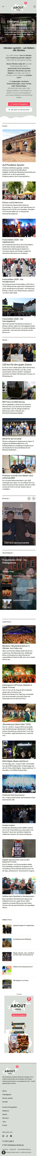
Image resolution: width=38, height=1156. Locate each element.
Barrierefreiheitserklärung (24, 1149)
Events (4, 1125)
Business (5, 1118)
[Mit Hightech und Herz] (7, 984)
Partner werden (7, 1098)
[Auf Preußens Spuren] (19, 145)
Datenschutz (13, 1149)
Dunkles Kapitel (8, 825)
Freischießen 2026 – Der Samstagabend (12, 320)
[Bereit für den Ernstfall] (19, 427)
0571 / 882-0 (9, 1141)
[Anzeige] (19, 1024)
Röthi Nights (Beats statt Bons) (15, 761)
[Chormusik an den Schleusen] (19, 579)
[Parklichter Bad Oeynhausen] (19, 784)
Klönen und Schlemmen (12, 202)
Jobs (4, 1121)
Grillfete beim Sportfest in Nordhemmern (18, 896)
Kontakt (5, 1102)
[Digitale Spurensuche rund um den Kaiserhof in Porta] (19, 848)
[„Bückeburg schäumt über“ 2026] (19, 713)
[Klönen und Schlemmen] (19, 191)
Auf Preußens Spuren (13, 165)
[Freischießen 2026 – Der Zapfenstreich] (19, 228)
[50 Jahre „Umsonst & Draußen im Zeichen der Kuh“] (19, 592)
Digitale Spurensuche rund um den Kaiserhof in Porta (16, 861)
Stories (4, 1114)
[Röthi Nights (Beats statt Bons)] (19, 750)
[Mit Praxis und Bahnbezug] (19, 390)
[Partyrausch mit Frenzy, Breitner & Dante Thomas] (19, 673)
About (4, 1091)
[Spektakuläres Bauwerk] (19, 604)
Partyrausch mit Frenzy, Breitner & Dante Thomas (17, 686)
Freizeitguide (6, 1094)
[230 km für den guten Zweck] (19, 352)
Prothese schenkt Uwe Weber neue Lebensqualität (17, 476)
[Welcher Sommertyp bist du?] (7, 970)
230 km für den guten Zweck (17, 364)
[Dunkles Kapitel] (19, 814)
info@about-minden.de (16, 1145)
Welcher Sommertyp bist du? (23, 967)
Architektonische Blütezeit (22, 939)
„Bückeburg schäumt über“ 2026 (16, 724)
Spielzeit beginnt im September (23, 925)
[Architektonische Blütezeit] (7, 942)
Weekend (5, 1111)
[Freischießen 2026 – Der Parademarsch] (19, 267)
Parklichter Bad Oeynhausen (13, 795)
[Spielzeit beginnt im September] (7, 929)
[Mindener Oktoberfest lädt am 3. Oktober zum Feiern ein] (19, 634)
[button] (3, 6)
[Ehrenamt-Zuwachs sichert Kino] (19, 28)
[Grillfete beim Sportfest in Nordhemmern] (19, 885)
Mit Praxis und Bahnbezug (13, 402)
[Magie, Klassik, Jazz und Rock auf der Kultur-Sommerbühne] (7, 956)
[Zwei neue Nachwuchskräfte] (19, 523)
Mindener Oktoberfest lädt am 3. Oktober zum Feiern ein (16, 647)
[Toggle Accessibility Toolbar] (3, 1152)
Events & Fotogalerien (9, 1107)
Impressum (5, 1149)
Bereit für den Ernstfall (11, 439)
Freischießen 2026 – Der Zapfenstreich (12, 241)
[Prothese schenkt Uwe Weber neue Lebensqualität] (19, 464)
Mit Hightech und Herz (21, 980)
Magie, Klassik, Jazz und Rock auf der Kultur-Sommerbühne (23, 954)
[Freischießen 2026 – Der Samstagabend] (19, 307)
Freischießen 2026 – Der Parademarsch (12, 280)
